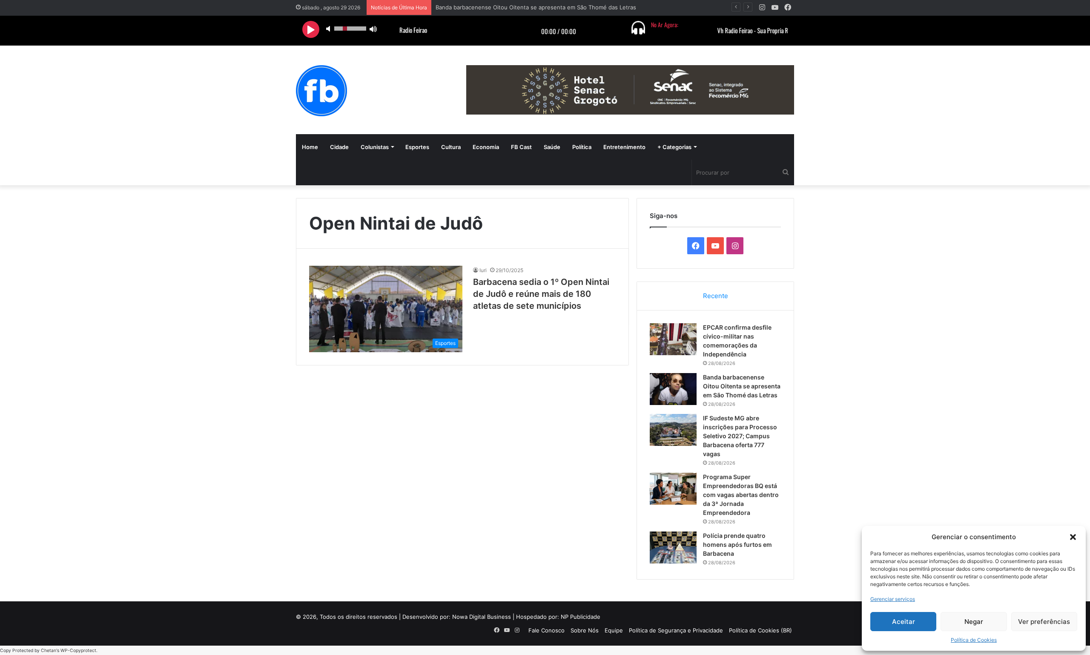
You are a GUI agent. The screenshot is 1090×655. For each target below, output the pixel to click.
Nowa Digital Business (481, 616)
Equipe (614, 630)
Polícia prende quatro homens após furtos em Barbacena (737, 544)
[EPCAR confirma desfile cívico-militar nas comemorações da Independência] (673, 339)
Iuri (483, 270)
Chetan (48, 650)
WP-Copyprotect (78, 650)
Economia (486, 147)
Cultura (451, 147)
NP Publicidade (580, 616)
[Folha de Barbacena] (321, 90)
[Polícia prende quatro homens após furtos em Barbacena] (673, 547)
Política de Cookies (974, 640)
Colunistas (375, 147)
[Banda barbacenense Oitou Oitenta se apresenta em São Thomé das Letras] (673, 389)
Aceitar (903, 622)
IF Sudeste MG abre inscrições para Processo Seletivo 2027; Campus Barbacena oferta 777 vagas (740, 435)
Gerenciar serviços (892, 599)
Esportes (417, 147)
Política (581, 147)
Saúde (552, 147)
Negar (973, 622)
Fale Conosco (546, 630)
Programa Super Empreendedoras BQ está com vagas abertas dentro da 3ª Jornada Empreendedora (741, 494)
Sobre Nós (585, 630)
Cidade (339, 147)
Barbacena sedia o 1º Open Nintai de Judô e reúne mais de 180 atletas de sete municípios (541, 294)
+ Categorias (674, 147)
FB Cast (521, 147)
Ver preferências (1044, 622)
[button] (1073, 537)
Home (310, 147)
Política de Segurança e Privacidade (676, 630)
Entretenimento (624, 147)
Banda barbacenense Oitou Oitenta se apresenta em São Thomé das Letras (741, 386)
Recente (715, 296)
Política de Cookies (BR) (760, 630)
